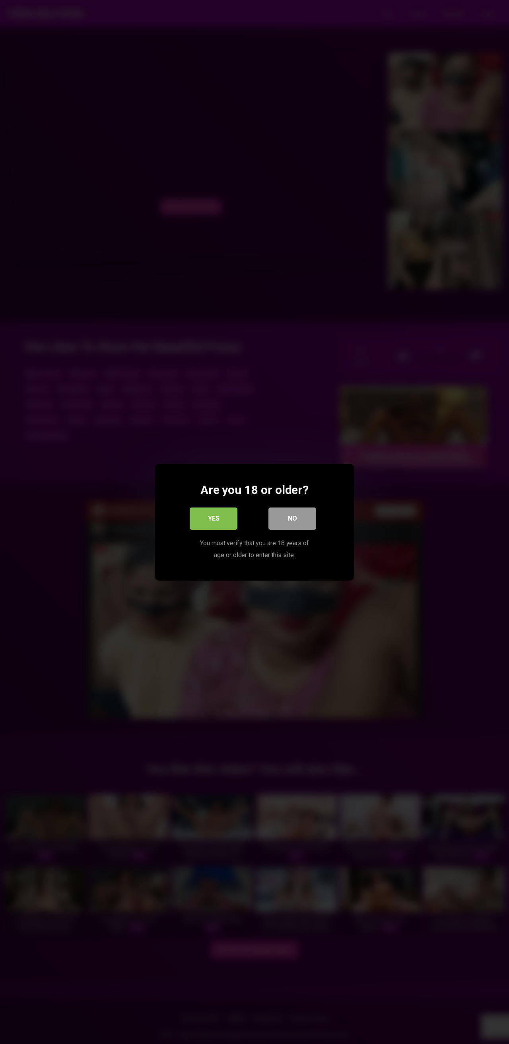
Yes (214, 518)
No (292, 518)
